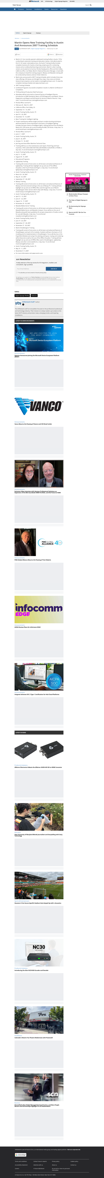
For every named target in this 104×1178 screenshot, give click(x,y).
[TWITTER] (23, 304)
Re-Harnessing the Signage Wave (77, 207)
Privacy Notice (19, 278)
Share (18, 54)
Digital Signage (27, 33)
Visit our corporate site (73, 1149)
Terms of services (35, 277)
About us (54, 1165)
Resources (54, 9)
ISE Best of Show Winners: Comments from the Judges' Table (77, 188)
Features (34, 295)
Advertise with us (38, 1165)
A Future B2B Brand (38, 1168)
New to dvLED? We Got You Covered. (77, 213)
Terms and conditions (21, 1161)
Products (21, 9)
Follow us (52, 54)
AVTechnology (48, 1)
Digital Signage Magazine (61, 1)
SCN (42, 1)
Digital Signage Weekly (22, 295)
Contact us (73, 1165)
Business (29, 9)
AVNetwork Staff (25, 48)
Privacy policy (55, 1161)
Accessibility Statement (21, 1165)
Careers (17, 1168)
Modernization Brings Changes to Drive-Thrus (78, 195)
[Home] (34, 1)
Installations (38, 9)
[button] (88, 5)
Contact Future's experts (40, 1161)
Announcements (25, 38)
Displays (38, 33)
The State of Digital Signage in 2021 (78, 201)
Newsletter (63, 9)
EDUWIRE (72, 1)
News (16, 49)
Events (47, 9)
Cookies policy (74, 1161)
